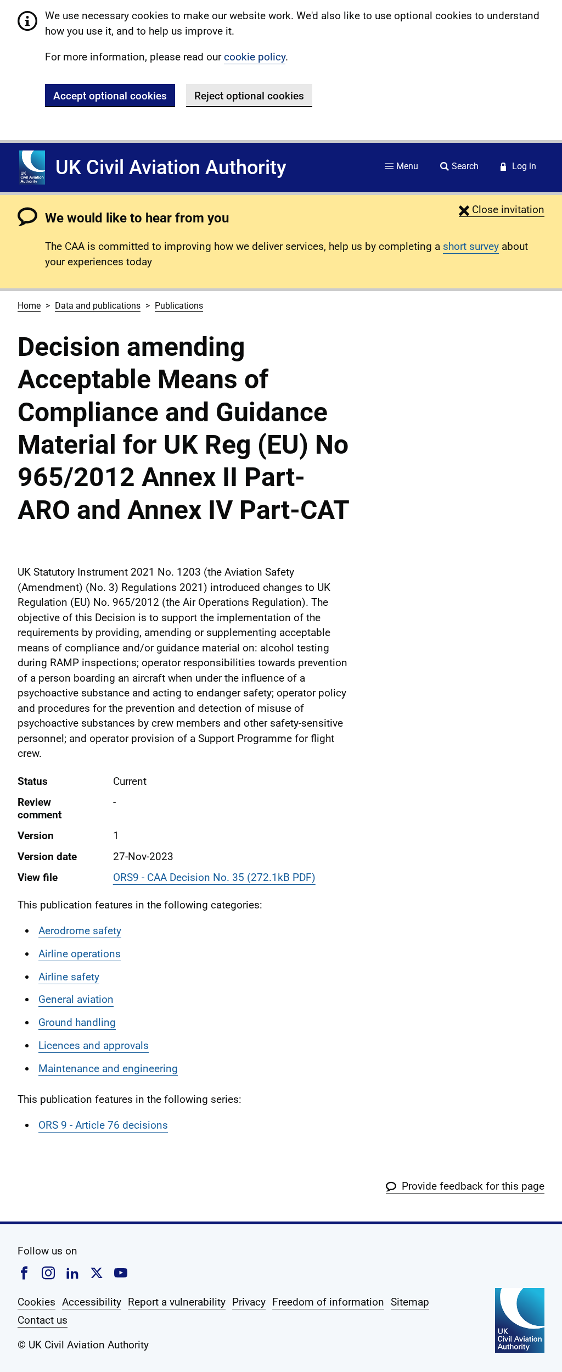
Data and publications (97, 305)
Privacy (249, 1302)
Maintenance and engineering (108, 1068)
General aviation (76, 999)
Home (29, 305)
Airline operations (79, 953)
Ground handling (77, 1022)
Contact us (43, 1320)
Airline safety (68, 977)
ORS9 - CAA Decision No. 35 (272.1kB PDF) (214, 877)
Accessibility (91, 1302)
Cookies (36, 1302)
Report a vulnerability (177, 1302)
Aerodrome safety (79, 930)
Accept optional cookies (110, 96)
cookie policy (254, 57)
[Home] (32, 167)
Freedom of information (328, 1302)
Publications (179, 305)
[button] (501, 209)
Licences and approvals (93, 1045)
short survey (471, 246)
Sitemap (410, 1302)
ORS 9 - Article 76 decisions (103, 1125)
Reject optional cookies (249, 96)
